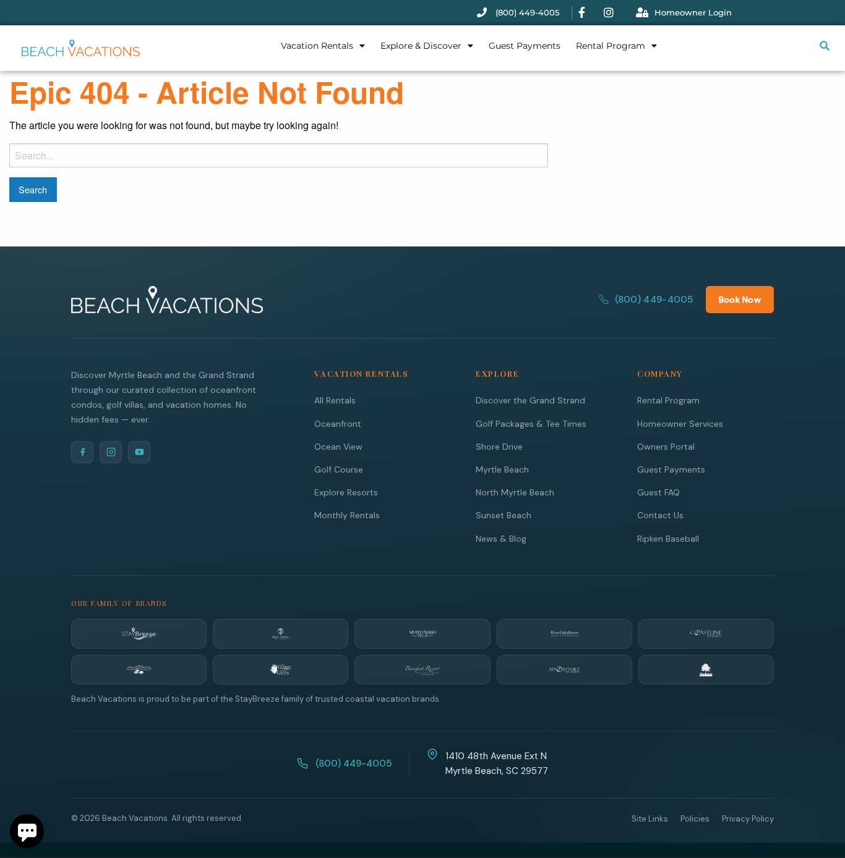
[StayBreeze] (139, 634)
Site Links (650, 819)
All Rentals (335, 400)
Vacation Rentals (317, 45)
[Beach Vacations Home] (167, 299)
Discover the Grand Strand (530, 400)
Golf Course (338, 469)
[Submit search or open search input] (824, 45)
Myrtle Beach (502, 469)
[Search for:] (278, 155)
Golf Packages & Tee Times (531, 423)
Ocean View (338, 446)
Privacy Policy (748, 819)
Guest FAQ (658, 492)
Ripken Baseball (668, 538)
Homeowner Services (680, 423)
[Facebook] (82, 452)
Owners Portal (666, 446)
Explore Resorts (346, 492)
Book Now (740, 299)
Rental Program (610, 45)
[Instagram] (111, 452)
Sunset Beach (503, 515)
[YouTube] (139, 452)
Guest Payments (524, 45)
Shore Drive (499, 446)
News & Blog (501, 538)
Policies (695, 819)
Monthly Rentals (347, 515)
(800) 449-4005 (654, 299)
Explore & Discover (420, 45)
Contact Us (660, 515)
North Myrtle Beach (515, 492)
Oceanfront (337, 423)
